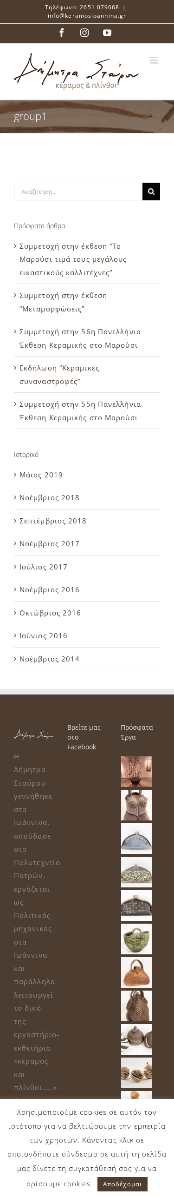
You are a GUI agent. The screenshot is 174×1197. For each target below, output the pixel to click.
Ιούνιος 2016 (43, 635)
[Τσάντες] (137, 805)
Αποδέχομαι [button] (122, 1184)
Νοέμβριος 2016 (49, 589)
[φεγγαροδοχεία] (137, 1039)
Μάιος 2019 (41, 474)
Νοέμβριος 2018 (49, 497)
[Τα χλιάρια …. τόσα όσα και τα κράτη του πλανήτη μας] (137, 771)
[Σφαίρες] (137, 1073)
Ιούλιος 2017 (43, 566)
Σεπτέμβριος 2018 (53, 520)
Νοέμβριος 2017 (49, 543)
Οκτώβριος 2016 (50, 612)
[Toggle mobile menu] (155, 60)
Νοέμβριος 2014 (49, 658)
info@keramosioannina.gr (87, 16)
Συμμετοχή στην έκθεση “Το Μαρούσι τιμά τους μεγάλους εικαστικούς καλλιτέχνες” (73, 259)
